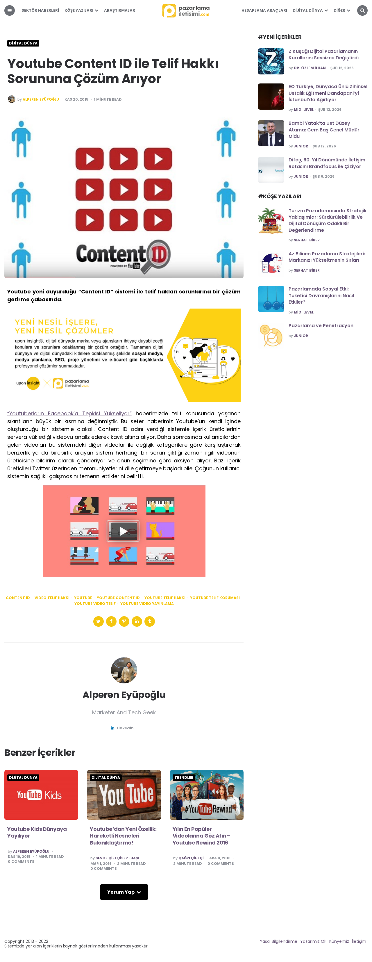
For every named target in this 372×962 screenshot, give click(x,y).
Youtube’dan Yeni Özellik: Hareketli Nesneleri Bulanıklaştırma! (123, 835)
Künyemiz (339, 941)
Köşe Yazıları (79, 10)
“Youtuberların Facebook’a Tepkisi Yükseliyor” (69, 413)
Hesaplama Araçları (264, 10)
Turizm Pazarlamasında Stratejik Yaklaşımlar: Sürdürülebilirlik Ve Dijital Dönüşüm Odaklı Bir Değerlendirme (327, 220)
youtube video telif (95, 604)
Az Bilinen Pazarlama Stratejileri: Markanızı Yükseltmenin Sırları (327, 256)
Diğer (339, 10)
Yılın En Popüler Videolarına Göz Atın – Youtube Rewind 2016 (201, 835)
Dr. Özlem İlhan (310, 68)
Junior (301, 146)
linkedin (125, 728)
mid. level (304, 109)
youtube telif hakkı (164, 598)
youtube (83, 598)
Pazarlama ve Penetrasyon (321, 325)
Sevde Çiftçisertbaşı (117, 858)
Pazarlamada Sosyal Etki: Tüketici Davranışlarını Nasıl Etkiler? (321, 295)
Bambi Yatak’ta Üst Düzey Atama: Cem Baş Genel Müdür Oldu (324, 130)
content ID (18, 598)
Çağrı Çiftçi (191, 858)
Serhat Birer (307, 240)
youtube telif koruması (215, 598)
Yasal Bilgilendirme (278, 941)
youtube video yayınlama (147, 604)
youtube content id (118, 598)
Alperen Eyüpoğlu (41, 99)
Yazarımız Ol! (313, 941)
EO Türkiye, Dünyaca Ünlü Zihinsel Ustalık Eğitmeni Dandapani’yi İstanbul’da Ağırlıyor (328, 93)
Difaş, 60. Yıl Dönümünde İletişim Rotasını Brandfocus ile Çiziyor (327, 163)
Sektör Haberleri (40, 10)
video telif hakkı (52, 598)
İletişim (359, 941)
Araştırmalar (119, 10)
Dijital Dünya (308, 10)
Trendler (183, 778)
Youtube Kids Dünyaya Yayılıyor (37, 832)
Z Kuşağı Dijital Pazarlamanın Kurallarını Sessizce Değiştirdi (324, 54)
